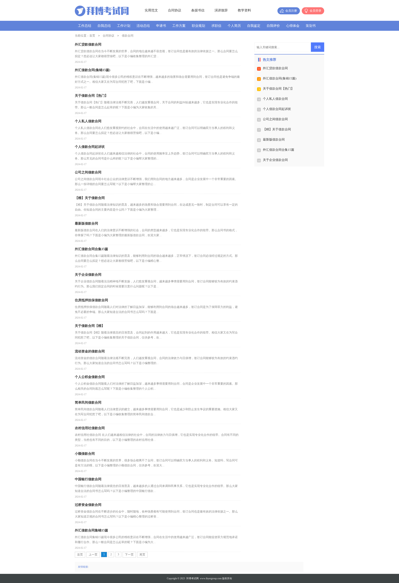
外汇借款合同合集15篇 (278, 149)
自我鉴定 (253, 25)
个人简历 (234, 25)
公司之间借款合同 (275, 119)
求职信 (216, 25)
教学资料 (244, 10)
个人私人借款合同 (275, 98)
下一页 (129, 554)
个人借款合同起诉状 (277, 109)
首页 (92, 35)
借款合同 (127, 35)
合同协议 (174, 10)
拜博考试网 (192, 578)
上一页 (93, 554)
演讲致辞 (221, 10)
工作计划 (123, 25)
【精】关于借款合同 (277, 129)
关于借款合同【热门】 (278, 88)
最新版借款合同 (274, 139)
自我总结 (104, 25)
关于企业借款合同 (275, 160)
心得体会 (292, 25)
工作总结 (84, 25)
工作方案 (179, 25)
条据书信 (197, 10)
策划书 (311, 25)
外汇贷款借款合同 (275, 68)
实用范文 (151, 10)
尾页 (142, 554)
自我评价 (273, 25)
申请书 (161, 25)
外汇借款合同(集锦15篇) (279, 78)
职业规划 (198, 25)
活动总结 (143, 25)
